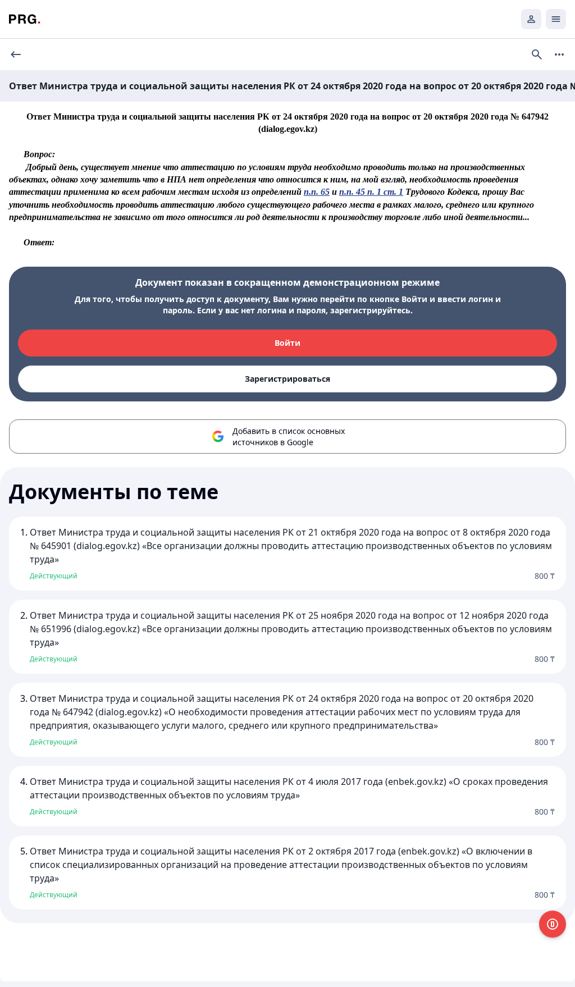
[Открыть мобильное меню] (556, 19)
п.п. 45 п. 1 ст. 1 (371, 192)
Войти (287, 342)
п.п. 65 (317, 192)
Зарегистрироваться (287, 378)
